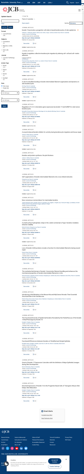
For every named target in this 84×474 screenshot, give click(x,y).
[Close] (34, 19)
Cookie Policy (35, 444)
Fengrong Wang (25, 61)
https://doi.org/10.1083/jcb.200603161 (31, 209)
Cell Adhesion (25, 59)
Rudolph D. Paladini (26, 322)
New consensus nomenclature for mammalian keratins (40, 200)
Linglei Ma (32, 275)
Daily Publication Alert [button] (47, 418)
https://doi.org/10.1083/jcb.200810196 (31, 184)
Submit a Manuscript (20, 437)
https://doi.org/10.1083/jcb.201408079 (31, 91)
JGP (39, 3)
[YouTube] (16, 448)
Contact (52, 442)
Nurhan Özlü (57, 32)
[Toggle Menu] (79, 10)
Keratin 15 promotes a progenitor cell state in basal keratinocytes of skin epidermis (49, 30)
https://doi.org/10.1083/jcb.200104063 (31, 281)
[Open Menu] (12, 2)
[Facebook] (3, 448)
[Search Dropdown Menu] (67, 2)
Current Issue (4, 440)
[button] (6, 463)
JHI (44, 3)
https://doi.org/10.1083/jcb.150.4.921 (30, 304)
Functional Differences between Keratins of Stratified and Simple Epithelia (46, 341)
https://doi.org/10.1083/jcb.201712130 (31, 66)
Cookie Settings (55, 466)
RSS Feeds (68, 440)
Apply (4, 106)
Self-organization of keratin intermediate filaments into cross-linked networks (47, 177)
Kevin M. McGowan (26, 366)
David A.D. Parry (28, 204)
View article (25, 44)
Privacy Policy (68, 437)
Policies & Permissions (38, 440)
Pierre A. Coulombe (64, 32)
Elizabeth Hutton (25, 343)
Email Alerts (4, 444)
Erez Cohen (43, 32)
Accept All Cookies (55, 461)
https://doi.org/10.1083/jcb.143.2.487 (30, 349)
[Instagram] (12, 448)
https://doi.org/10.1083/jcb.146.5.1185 (31, 327)
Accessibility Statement (38, 442)
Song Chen (32, 61)
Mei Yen (47, 343)
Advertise (52, 440)
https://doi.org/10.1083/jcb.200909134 (31, 163)
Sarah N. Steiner (36, 32)
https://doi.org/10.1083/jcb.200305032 (31, 257)
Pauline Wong (25, 252)
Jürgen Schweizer (26, 202)
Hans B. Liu (37, 61)
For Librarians (18, 442)
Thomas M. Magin (65, 202)
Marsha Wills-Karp (52, 111)
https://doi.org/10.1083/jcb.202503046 (31, 38)
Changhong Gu (46, 275)
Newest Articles (5, 437)
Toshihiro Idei (54, 275)
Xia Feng (24, 86)
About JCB (17, 444)
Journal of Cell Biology (31, 34)
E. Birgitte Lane (57, 202)
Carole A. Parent (44, 61)
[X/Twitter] (7, 448)
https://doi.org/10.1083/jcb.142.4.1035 (31, 395)
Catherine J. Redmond (27, 32)
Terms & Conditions (55, 437)
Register (72, 2)
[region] (38, 463)
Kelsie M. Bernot (25, 227)
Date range (6, 86)
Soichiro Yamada (39, 275)
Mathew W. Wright (46, 204)
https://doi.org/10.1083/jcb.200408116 (31, 232)
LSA (49, 3)
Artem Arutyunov (34, 111)
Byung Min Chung (26, 111)
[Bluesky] (26, 448)
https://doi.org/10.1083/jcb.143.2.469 (30, 372)
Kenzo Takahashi (61, 275)
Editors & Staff (36, 437)
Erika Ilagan (41, 111)
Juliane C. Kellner (26, 158)
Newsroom (52, 444)
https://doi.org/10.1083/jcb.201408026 (31, 116)
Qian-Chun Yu (42, 343)
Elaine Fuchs (62, 343)
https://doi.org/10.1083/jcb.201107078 (31, 140)
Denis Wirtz (68, 275)
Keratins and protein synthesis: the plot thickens (37, 155)
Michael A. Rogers (37, 204)
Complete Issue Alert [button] (46, 415)
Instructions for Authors (21, 440)
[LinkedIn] (21, 448)
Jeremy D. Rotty (25, 134)
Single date (6, 88)
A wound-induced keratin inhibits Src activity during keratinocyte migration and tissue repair (51, 132)
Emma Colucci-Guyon (33, 299)
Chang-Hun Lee (25, 179)
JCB (28, 3)
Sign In (77, 2)
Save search (25, 23)
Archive (3, 442)
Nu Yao (45, 111)
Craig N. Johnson (50, 32)
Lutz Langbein (50, 202)
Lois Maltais (72, 202)
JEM (33, 3)
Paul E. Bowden (34, 202)
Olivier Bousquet (26, 275)
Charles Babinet (58, 299)
